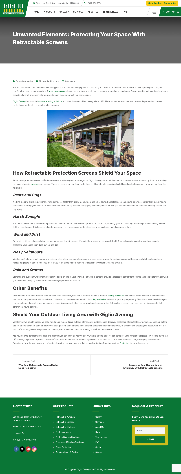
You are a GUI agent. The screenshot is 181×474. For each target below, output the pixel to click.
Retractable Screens (65, 422)
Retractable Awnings (65, 417)
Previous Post (28, 361)
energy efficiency (115, 295)
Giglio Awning (19, 101)
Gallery (64, 12)
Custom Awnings (63, 432)
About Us (93, 12)
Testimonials (110, 12)
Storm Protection (63, 447)
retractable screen (57, 91)
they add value (99, 299)
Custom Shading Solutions (68, 437)
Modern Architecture (49, 81)
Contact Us (100, 447)
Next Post (154, 361)
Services (78, 12)
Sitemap (99, 452)
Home (36, 12)
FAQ (125, 12)
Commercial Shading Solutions (70, 442)
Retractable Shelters (65, 427)
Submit (150, 439)
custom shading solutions (50, 101)
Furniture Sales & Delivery (68, 452)
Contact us (124, 343)
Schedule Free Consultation (162, 3)
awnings (35, 184)
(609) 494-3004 (94, 3)
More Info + (20, 433)
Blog (97, 432)
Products (49, 12)
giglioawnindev (26, 81)
